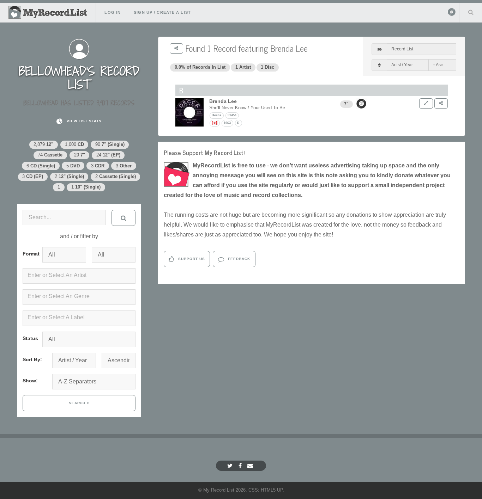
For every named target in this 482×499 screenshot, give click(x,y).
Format (30, 254)
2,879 (43, 144)
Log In (112, 12)
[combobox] (79, 276)
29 (79, 155)
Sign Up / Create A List (162, 12)
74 (50, 155)
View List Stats (83, 121)
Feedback (238, 259)
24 (108, 155)
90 (110, 144)
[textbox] (80, 275)
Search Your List (470, 12)
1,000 (74, 144)
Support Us (191, 259)
